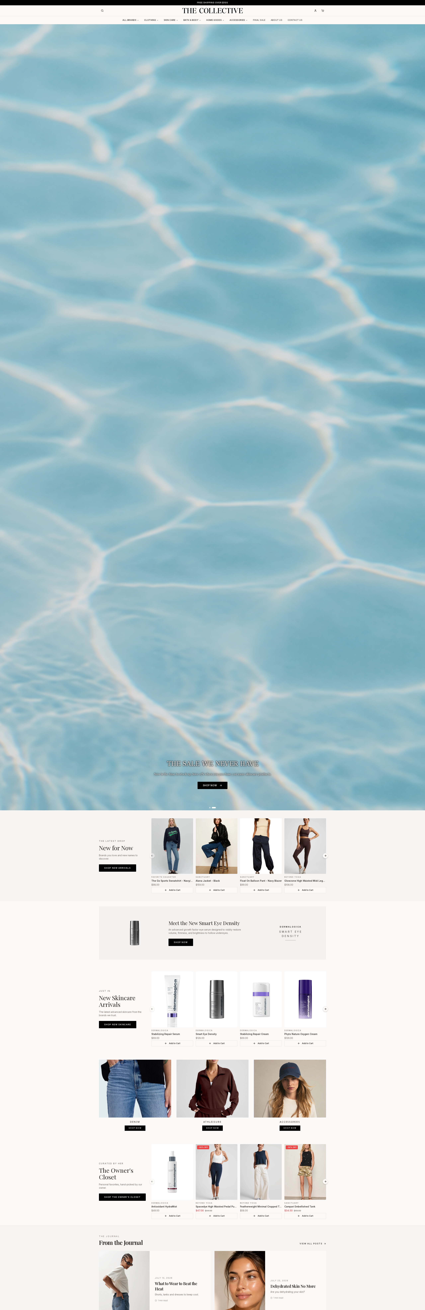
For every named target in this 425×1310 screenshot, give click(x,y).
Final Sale (259, 20)
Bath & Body (191, 20)
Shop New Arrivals (117, 868)
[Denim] (135, 1089)
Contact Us (295, 20)
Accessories (237, 20)
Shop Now (181, 942)
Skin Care (169, 20)
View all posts (311, 1243)
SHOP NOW (210, 785)
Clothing (150, 20)
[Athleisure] (212, 1089)
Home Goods (214, 20)
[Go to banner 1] (210, 807)
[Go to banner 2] (214, 807)
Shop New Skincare (117, 1024)
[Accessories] (290, 1089)
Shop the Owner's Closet (122, 1197)
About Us (276, 20)
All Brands (129, 20)
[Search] (102, 10)
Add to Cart (174, 890)
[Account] (315, 10)
